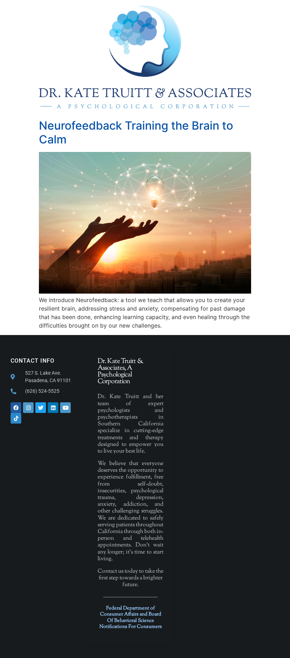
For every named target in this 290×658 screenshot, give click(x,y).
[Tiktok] (16, 418)
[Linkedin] (53, 407)
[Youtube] (65, 407)
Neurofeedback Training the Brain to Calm (136, 132)
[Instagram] (28, 407)
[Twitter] (40, 407)
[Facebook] (16, 407)
